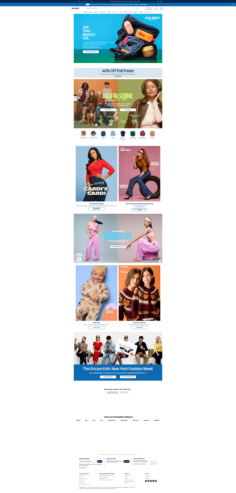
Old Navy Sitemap (127, 475)
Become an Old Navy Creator (129, 481)
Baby (130, 12)
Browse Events (108, 376)
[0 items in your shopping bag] (161, 1)
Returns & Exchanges (83, 478)
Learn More (143, 463)
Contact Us (147, 475)
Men (113, 12)
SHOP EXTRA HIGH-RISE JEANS (139, 210)
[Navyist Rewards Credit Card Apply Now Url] (118, 4)
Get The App (147, 478)
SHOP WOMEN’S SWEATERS (96, 209)
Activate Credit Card (103, 478)
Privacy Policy (82, 467)
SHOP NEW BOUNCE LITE (118, 246)
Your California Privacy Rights (110, 487)
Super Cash (126, 482)
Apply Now (136, 463)
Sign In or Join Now (133, 1)
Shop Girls (108, 109)
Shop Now (97, 327)
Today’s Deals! (148, 12)
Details (138, 1)
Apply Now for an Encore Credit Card (106, 479)
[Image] (118, 38)
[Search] (137, 8)
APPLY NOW (143, 4)
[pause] (160, 261)
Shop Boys (128, 109)
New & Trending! (88, 12)
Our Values (126, 478)
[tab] (112, 392)
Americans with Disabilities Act (85, 488)
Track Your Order (82, 479)
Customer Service (82, 475)
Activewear (103, 12)
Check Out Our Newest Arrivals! (118, 417)
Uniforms (96, 12)
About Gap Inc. (132, 487)
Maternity (135, 12)
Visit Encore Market (128, 376)
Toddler (126, 12)
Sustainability (125, 487)
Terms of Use (119, 487)
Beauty (141, 12)
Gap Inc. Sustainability (128, 479)
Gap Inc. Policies (113, 488)
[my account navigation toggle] (158, 1)
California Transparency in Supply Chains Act (100, 488)
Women (109, 12)
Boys (121, 12)
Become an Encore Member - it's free (106, 475)
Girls (117, 12)
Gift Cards (81, 481)
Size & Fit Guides (82, 482)
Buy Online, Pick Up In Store (84, 484)
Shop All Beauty (91, 51)
